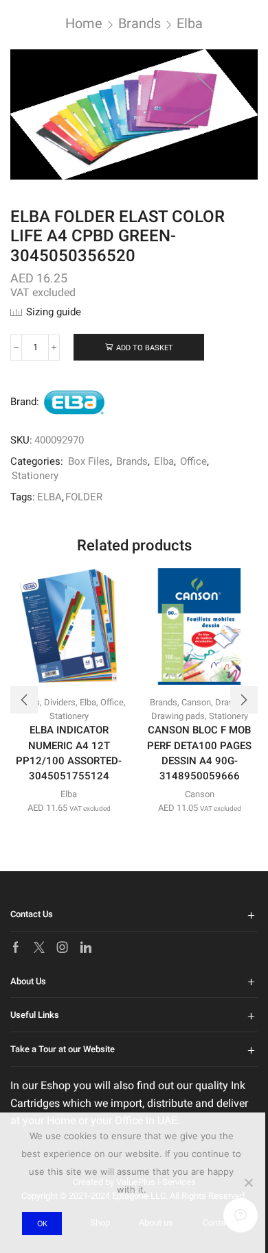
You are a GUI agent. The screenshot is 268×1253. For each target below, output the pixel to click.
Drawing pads (178, 716)
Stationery (35, 476)
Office (193, 461)
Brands (139, 23)
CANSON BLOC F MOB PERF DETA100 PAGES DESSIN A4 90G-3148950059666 (199, 753)
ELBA (49, 497)
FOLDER (83, 497)
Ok (42, 1223)
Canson (196, 702)
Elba (190, 23)
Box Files (89, 461)
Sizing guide (53, 312)
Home (83, 23)
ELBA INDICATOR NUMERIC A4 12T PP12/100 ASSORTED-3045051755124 (69, 753)
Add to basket (144, 347)
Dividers (60, 702)
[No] (248, 1182)
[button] (24, 700)
